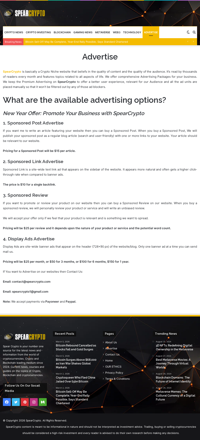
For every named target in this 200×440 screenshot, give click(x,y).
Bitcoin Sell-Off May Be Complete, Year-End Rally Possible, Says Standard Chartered (76, 41)
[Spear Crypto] (25, 13)
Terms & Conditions (117, 378)
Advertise (151, 32)
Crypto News (13, 32)
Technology (132, 32)
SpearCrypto (12, 71)
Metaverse (102, 32)
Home (109, 360)
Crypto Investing (38, 32)
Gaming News (82, 32)
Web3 (116, 32)
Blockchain (62, 32)
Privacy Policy (114, 372)
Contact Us (112, 354)
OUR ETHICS (113, 366)
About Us (111, 342)
